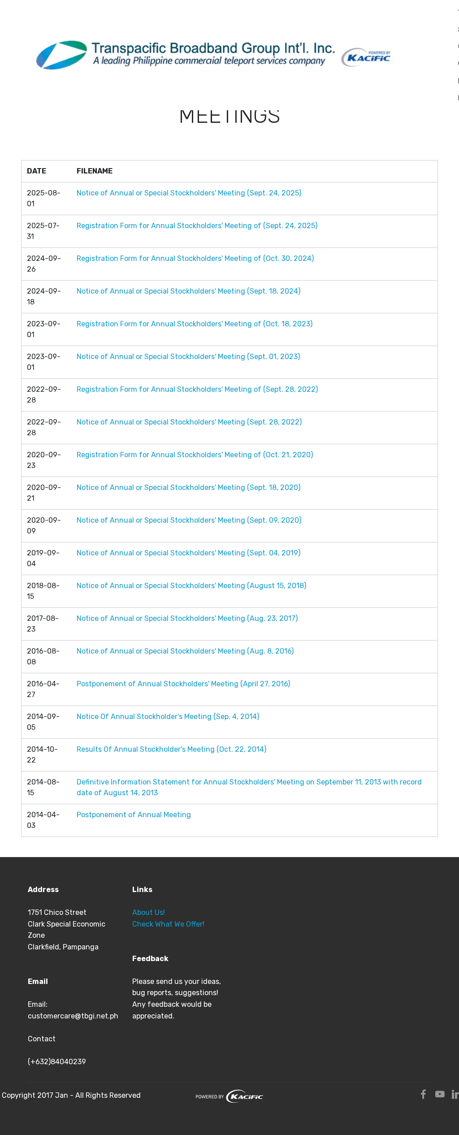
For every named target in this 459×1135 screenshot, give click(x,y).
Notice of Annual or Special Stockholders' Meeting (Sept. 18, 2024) (188, 291)
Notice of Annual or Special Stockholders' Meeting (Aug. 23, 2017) (187, 618)
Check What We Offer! (168, 924)
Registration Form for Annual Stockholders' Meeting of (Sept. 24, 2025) (197, 225)
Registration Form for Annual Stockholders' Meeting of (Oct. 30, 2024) (195, 258)
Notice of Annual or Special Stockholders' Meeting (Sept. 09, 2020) (189, 520)
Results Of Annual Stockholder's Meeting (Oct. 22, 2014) (171, 749)
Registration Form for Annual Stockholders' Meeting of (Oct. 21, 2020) (195, 455)
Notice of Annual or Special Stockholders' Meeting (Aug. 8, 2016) (185, 651)
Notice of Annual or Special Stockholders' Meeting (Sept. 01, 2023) (188, 356)
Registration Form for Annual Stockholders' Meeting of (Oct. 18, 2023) (194, 324)
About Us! (148, 912)
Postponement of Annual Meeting (134, 814)
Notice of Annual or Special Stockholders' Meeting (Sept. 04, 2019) (188, 553)
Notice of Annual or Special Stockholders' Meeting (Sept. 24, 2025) (189, 193)
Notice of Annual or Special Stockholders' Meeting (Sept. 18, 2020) (188, 487)
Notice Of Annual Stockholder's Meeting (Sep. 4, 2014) (168, 716)
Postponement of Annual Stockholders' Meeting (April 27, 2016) (183, 684)
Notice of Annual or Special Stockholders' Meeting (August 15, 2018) (191, 585)
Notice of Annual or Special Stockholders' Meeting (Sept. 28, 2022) (189, 422)
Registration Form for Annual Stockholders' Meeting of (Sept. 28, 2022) (197, 389)
